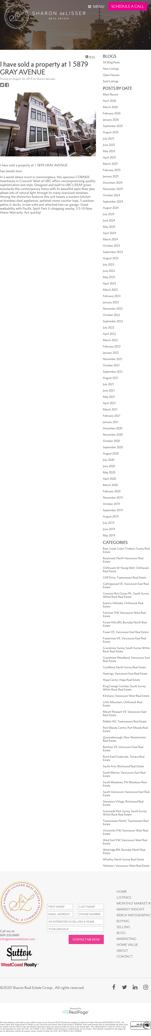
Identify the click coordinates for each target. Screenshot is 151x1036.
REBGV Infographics (133, 915)
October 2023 (111, 245)
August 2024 (111, 207)
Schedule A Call (127, 6)
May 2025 (109, 151)
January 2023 (111, 302)
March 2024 (110, 239)
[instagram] (145, 987)
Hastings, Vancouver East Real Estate (125, 673)
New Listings (111, 68)
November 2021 (113, 359)
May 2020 (109, 472)
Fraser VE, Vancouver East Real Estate (126, 632)
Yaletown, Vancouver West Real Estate (126, 865)
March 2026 (110, 107)
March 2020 (110, 485)
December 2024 (112, 182)
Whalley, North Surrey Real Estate (123, 859)
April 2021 (109, 403)
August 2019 (111, 516)
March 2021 (110, 409)
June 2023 (109, 270)
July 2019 (108, 522)
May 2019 (109, 535)
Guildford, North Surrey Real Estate (124, 667)
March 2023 (110, 289)
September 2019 (113, 510)
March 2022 (110, 340)
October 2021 (111, 365)
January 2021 (111, 422)
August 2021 (111, 378)
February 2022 (112, 346)
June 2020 (109, 466)
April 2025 (109, 157)
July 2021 (108, 384)
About (122, 951)
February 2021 (112, 415)
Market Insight (130, 909)
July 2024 (108, 214)
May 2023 (109, 277)
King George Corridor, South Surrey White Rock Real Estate (124, 687)
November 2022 (113, 308)
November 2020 (113, 434)
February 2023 (112, 296)
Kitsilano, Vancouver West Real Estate (126, 695)
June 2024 (109, 220)
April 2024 (109, 233)
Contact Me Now (86, 939)
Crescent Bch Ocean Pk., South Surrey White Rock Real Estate (126, 595)
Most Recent (110, 94)
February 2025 (112, 170)
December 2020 (112, 428)
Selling (123, 927)
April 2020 (109, 478)
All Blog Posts (111, 62)
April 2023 (109, 283)
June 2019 (109, 529)
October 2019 (111, 504)
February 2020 (112, 491)
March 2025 (110, 163)
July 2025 (108, 138)
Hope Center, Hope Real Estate (121, 679)
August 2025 (111, 132)
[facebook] (114, 987)
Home (122, 891)
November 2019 (113, 497)
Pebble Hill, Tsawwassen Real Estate (125, 721)
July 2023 (108, 264)
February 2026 (112, 113)
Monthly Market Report (133, 903)
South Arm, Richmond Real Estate (123, 766)
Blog (121, 933)
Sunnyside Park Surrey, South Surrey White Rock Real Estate (125, 812)
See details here (11, 171)
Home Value (127, 945)
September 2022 (113, 321)
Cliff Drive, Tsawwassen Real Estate (124, 577)
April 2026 (109, 100)
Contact (125, 956)
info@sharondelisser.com (17, 939)
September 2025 (113, 126)
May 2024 (109, 226)
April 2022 (109, 333)
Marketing (126, 939)
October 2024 (111, 195)
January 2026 (111, 119)
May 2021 (109, 396)
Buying (123, 921)
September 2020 (113, 447)
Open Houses (111, 75)
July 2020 (108, 459)
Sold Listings (110, 81)
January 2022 (111, 352)
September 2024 (113, 201)
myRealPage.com (75, 1012)
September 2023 (113, 252)
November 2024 (113, 189)
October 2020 (111, 441)
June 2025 (109, 144)
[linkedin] (135, 987)
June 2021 (109, 390)
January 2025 (111, 176)
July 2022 (108, 327)
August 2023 (111, 258)
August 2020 (111, 453)
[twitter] (124, 987)
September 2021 (113, 371)
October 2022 (111, 315)
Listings (124, 897)
